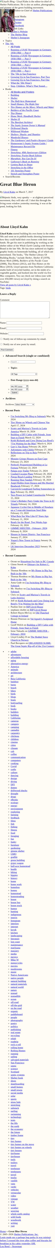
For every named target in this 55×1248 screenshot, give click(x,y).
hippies (14, 875)
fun (12, 839)
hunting (14, 911)
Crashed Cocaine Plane (22, 474)
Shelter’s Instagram (20, 37)
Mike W (15, 959)
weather (14, 1208)
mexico (14, 957)
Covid (14, 766)
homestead (16, 893)
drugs (13, 796)
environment (17, 808)
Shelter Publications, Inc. (26, 1234)
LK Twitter (16, 22)
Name (3, 322)
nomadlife (15, 996)
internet (14, 926)
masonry (15, 950)
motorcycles (16, 963)
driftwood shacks (19, 790)
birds (8, 288)
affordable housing (20, 657)
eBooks (14, 799)
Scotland (15, 1071)
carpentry (15, 733)
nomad (14, 993)
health (14, 869)
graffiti (14, 857)
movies (14, 966)
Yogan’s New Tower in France (25, 540)
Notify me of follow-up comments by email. (24, 339)
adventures (16, 654)
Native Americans (19, 975)
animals (14, 669)
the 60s (14, 1123)
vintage (14, 1198)
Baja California (18, 678)
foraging (15, 836)
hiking (14, 872)
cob (12, 751)
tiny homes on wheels (21, 1147)
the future (15, 1132)
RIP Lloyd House (34, 606)
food (13, 833)
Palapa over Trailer (20, 470)
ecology (14, 802)
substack (15, 1108)
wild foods (16, 1217)
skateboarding (17, 1084)
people (14, 1017)
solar (13, 1096)
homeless (15, 887)
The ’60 (9, 43)
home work (16, 884)
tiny (12, 1138)
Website (4, 333)
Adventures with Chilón (22, 449)
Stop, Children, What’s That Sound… (29, 86)
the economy (17, 1129)
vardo (13, 1186)
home (13, 881)
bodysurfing (16, 703)
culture (14, 772)
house (13, 899)
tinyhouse (15, 1156)
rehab (13, 1038)
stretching (15, 1105)
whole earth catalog (20, 1214)
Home (3, 1231)
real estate (15, 1032)
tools (13, 1159)
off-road (15, 1002)
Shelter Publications (42, 10)
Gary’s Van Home (19, 446)
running (14, 1053)
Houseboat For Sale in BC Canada (37, 561)
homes (14, 890)
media (14, 954)
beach (13, 687)
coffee (14, 754)
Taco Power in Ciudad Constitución (28, 495)
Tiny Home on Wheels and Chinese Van (30, 422)
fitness (14, 829)
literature (15, 938)
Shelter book (17, 1078)
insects (14, 917)
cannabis (15, 730)
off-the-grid (16, 1005)
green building (18, 860)
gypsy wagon (17, 863)
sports (13, 1099)
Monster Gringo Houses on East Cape (29, 458)
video (13, 1195)
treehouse (15, 1168)
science (14, 1068)
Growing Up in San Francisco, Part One (30, 80)
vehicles (15, 1189)
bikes (13, 690)
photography (17, 1020)
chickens (15, 736)
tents (13, 1120)
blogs (13, 696)
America (15, 666)
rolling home (17, 1047)
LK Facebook (17, 25)
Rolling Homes (18, 1050)
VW (13, 1201)
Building (15, 95)
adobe (13, 651)
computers (16, 760)
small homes (17, 1087)
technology (16, 1117)
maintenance (17, 944)
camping (15, 727)
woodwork (16, 1220)
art (12, 675)
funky (13, 842)
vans (13, 1183)
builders (14, 712)
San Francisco (17, 1062)
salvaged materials (20, 1059)
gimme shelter (17, 851)
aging (13, 660)
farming (14, 814)
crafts (13, 769)
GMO (13, 854)
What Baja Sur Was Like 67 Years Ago (29, 516)
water (13, 1204)
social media (17, 1093)
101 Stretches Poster (20, 170)
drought (14, 793)
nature (14, 990)
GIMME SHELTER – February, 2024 (29, 528)
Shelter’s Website (19, 31)
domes (14, 787)
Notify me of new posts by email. (19, 344)
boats (13, 700)
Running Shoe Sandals (22, 480)
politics (14, 1026)
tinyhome (15, 1153)
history (14, 878)
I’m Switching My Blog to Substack (28, 416)
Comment (4, 300)
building (15, 715)
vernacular (16, 1192)
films (13, 820)
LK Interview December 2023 (25, 546)
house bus (15, 902)
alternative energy (19, 663)
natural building (18, 981)
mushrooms (16, 969)
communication (18, 757)
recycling (15, 1035)
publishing (16, 1029)
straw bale (16, 1102)
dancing (14, 775)
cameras (15, 721)
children (15, 739)
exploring (15, 811)
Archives (9, 404)
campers (15, 724)
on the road (16, 1008)
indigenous (16, 914)
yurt (13, 1226)
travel (13, 1165)
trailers (14, 1162)
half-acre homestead (20, 866)
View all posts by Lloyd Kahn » (15, 285)
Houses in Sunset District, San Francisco (30, 534)
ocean (13, 999)
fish (12, 824)
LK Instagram (17, 19)
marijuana (15, 947)
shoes (13, 1080)
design (14, 778)
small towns (16, 1090)
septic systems (18, 1074)
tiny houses (16, 1150)
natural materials (19, 984)
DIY (13, 784)
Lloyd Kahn (9, 192)
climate (14, 748)
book (13, 705)
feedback (15, 817)
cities (13, 745)
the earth (15, 1126)
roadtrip (14, 1041)
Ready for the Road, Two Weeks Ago (29, 522)
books (13, 709)
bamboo (14, 681)
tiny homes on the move (22, 1144)
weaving (15, 1211)
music (13, 972)
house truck (16, 905)
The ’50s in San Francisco (23, 74)
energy (14, 805)
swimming (16, 1114)
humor (14, 908)
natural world (17, 987)
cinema (14, 742)
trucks (14, 1177)
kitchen (14, 932)
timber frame (17, 1135)
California (15, 718)
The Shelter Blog (19, 34)
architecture (16, 672)
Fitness (14, 149)
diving (14, 781)
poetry (14, 1023)
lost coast (15, 941)
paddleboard (17, 1014)
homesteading (17, 896)
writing (14, 1223)
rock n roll (16, 1044)
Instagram (15, 920)
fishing (14, 826)
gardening (15, 848)
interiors (15, 923)
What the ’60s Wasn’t (21, 83)
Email (3, 328)
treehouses (16, 1171)
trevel (13, 1174)
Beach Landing (21, 476)
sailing (14, 1056)
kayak (13, 929)
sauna (13, 1065)
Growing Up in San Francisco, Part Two (30, 77)
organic (14, 1011)
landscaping (16, 935)
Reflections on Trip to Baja (24, 452)
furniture (15, 845)
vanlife (14, 1180)
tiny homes (16, 1141)
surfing (14, 1111)
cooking (14, 763)
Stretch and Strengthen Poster (25, 173)
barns (13, 684)
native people (17, 978)
